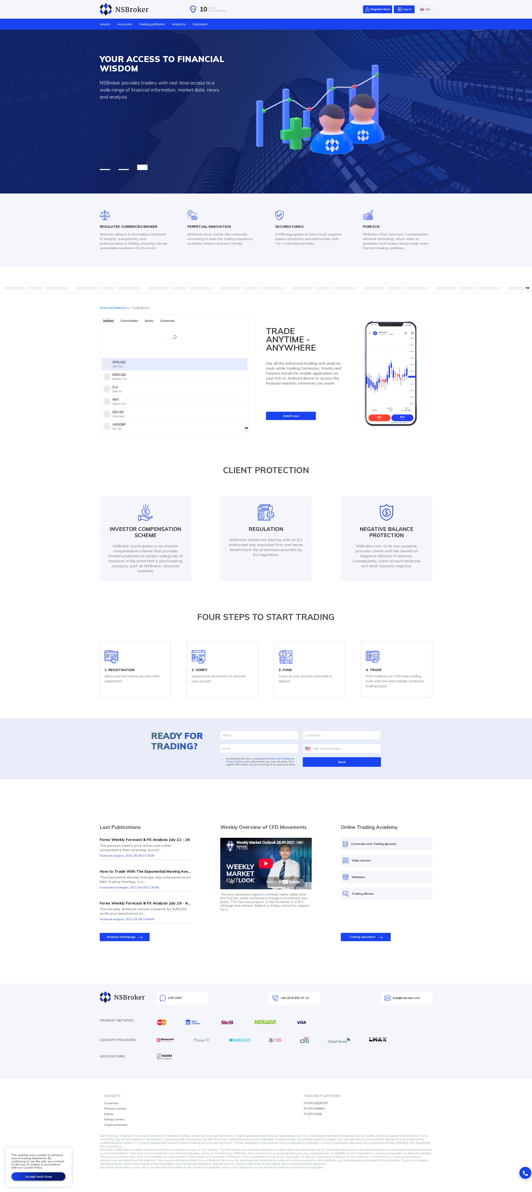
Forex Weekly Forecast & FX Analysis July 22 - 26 (145, 840)
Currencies (111, 1103)
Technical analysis (112, 855)
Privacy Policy (234, 761)
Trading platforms (152, 24)
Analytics (179, 24)
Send (341, 762)
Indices (109, 1114)
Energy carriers (114, 1119)
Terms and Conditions (280, 758)
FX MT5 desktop (316, 1103)
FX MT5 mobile (314, 1108)
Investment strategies (114, 887)
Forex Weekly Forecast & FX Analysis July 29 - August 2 (145, 903)
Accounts (124, 24)
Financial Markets (125, 308)
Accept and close (38, 1176)
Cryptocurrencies (115, 1125)
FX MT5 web (313, 1114)
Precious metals (115, 1108)
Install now (291, 416)
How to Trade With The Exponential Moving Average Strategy (145, 871)
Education (200, 24)
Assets (105, 24)
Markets (112, 1096)
